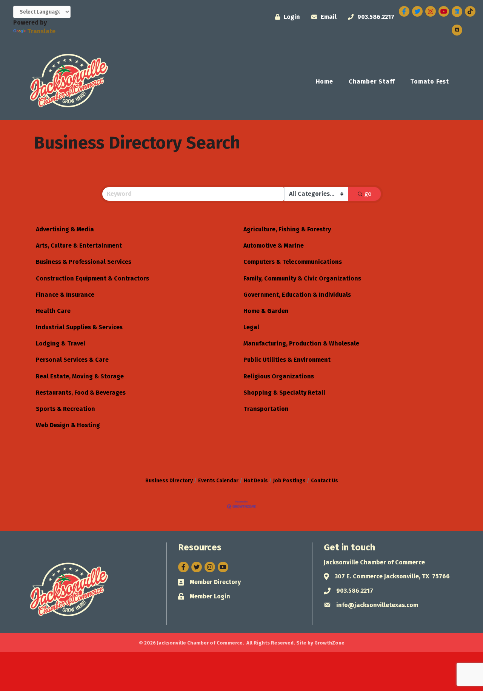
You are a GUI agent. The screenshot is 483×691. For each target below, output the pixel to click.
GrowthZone (329, 643)
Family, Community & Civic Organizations (302, 278)
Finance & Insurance (65, 294)
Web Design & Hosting (68, 425)
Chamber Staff (372, 81)
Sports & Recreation (65, 408)
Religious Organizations (278, 376)
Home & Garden (266, 311)
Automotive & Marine (273, 245)
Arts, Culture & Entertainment (79, 245)
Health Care (53, 311)
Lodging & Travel (60, 343)
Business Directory (169, 480)
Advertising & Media (65, 229)
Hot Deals (256, 480)
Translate (41, 31)
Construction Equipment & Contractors (92, 278)
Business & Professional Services (83, 261)
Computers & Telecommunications (292, 261)
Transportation (266, 408)
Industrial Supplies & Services (79, 327)
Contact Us (324, 480)
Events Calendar (218, 480)
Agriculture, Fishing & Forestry (287, 229)
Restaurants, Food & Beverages (81, 392)
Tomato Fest (429, 81)
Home (324, 81)
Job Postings (289, 480)
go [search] (368, 193)
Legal (251, 327)
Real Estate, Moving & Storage (80, 376)
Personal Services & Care (72, 359)
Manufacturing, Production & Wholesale (301, 343)
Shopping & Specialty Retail (284, 392)
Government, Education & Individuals (297, 294)
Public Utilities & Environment (287, 359)
